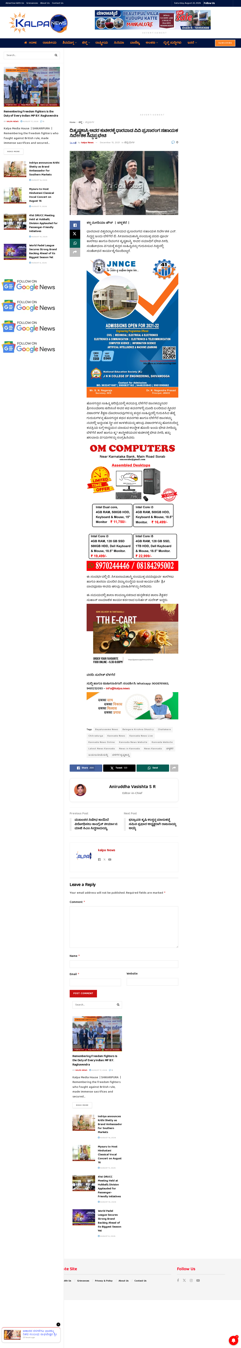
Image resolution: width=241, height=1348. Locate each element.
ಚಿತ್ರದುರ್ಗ (89, 122)
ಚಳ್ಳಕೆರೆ (169, 749)
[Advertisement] (152, 80)
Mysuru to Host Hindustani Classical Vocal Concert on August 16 (41, 195)
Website (132, 974)
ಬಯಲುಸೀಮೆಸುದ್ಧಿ (98, 755)
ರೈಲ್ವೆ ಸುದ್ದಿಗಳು (172, 43)
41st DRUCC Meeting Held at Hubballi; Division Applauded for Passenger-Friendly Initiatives (43, 223)
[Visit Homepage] (37, 22)
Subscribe (225, 43)
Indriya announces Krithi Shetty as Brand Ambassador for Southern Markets (44, 169)
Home (33, 43)
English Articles (17, 70)
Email (74, 974)
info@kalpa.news (118, 688)
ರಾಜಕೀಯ (49, 43)
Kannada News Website (133, 742)
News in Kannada (129, 749)
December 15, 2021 (110, 143)
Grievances (32, 3)
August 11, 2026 (39, 206)
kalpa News (12, 121)
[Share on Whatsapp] (75, 243)
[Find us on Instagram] (191, 1281)
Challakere (164, 730)
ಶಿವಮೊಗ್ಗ (68, 43)
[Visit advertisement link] (154, 20)
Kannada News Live (141, 736)
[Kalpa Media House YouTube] (229, 3)
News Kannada (153, 749)
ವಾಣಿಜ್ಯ (135, 43)
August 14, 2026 (39, 180)
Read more (15, 151)
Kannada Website (162, 742)
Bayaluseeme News (106, 730)
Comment (77, 902)
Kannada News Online (101, 742)
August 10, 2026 (39, 237)
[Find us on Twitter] (184, 1281)
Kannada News (116, 736)
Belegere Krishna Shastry (138, 730)
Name (75, 956)
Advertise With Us (15, 3)
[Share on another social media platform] (75, 252)
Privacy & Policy (104, 1281)
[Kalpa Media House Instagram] (223, 3)
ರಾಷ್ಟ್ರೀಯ (101, 43)
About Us (45, 3)
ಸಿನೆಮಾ (119, 43)
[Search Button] (56, 55)
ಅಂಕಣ (150, 43)
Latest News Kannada (101, 749)
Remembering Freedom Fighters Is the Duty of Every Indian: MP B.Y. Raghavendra (31, 114)
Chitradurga (95, 736)
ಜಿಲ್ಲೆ (84, 43)
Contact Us (57, 3)
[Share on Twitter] (75, 234)
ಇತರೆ (190, 43)
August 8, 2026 (39, 263)
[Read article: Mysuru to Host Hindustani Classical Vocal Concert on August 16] (15, 195)
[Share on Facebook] (75, 225)
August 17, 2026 (30, 121)
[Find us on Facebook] (178, 1281)
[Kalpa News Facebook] (218, 3)
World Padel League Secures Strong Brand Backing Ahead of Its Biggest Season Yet (43, 251)
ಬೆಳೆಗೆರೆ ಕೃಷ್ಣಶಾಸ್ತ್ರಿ (120, 755)
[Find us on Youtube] (198, 1281)
